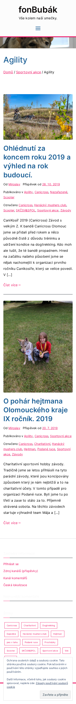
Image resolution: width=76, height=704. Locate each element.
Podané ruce (46, 449)
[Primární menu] (38, 28)
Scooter (8, 197)
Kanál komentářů (15, 578)
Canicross (41, 192)
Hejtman (29, 449)
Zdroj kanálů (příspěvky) (20, 571)
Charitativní (42, 444)
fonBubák (38, 9)
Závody (65, 210)
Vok (66, 650)
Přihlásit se (11, 564)
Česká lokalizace (15, 585)
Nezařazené (58, 192)
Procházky (50, 642)
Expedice (11, 634)
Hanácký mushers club (50, 205)
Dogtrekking (48, 625)
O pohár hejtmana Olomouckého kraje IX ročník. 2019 (35, 410)
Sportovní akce (47, 210)
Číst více (10, 285)
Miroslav (14, 184)
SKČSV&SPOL (25, 210)
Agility (28, 192)
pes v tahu (12, 642)
